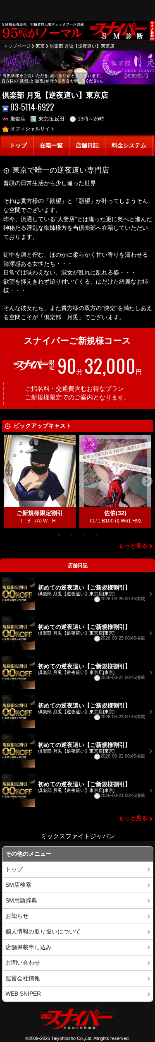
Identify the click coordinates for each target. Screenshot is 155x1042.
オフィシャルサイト (32, 129)
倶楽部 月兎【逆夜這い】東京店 (82, 45)
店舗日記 (87, 145)
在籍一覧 (51, 145)
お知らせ (17, 916)
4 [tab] (96, 534)
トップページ (17, 45)
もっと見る (133, 546)
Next (147, 481)
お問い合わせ (22, 963)
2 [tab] (71, 534)
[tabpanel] (40, 481)
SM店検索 (18, 885)
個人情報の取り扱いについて (43, 932)
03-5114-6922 (32, 107)
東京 (40, 45)
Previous (8, 481)
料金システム (129, 145)
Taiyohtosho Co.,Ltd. (72, 1038)
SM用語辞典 (21, 901)
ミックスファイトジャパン (78, 836)
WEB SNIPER (23, 994)
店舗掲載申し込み (28, 947)
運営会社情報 (22, 978)
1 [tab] (59, 534)
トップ (18, 145)
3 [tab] (84, 534)
